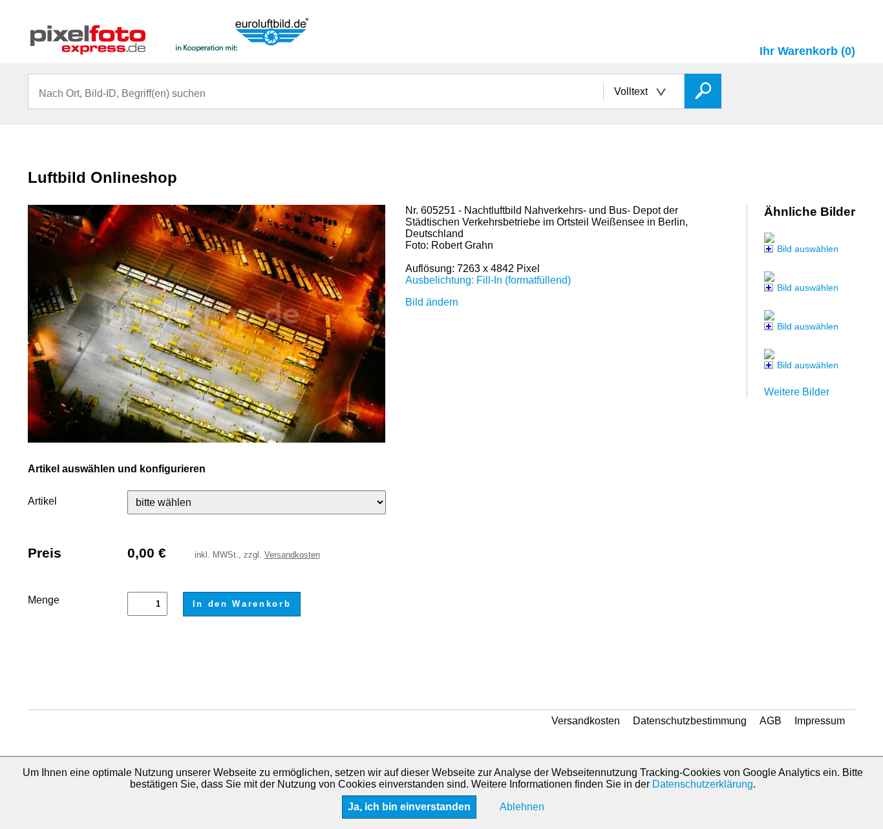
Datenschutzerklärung (702, 784)
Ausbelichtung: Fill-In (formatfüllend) (488, 280)
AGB (771, 720)
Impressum (819, 720)
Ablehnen (522, 806)
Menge (43, 599)
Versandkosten (292, 555)
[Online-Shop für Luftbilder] (170, 48)
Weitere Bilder (796, 391)
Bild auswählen (807, 249)
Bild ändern (431, 302)
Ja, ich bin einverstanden (409, 806)
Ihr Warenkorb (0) (807, 51)
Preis (44, 552)
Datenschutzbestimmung (690, 720)
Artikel (42, 501)
